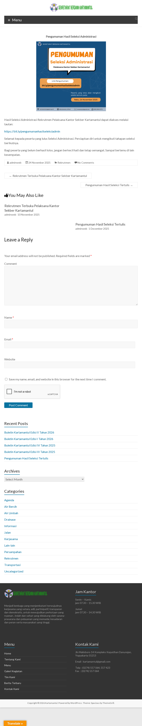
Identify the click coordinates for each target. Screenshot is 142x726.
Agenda (9, 500)
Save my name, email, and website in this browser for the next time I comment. (57, 379)
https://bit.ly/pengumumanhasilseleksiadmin (32, 131)
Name (9, 317)
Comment (10, 263)
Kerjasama (11, 539)
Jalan (7, 532)
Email (8, 339)
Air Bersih (10, 506)
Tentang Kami (12, 659)
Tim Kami (9, 677)
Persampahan (12, 552)
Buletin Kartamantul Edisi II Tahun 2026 (29, 432)
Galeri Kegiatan (13, 671)
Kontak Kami (11, 688)
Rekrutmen (64, 162)
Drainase (10, 519)
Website (9, 359)
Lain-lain (9, 545)
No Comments (85, 162)
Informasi (10, 526)
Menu (7, 665)
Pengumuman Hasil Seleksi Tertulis (109, 185)
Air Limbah (11, 513)
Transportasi (12, 565)
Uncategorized (13, 571)
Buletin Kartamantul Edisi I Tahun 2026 (28, 439)
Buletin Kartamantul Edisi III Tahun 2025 (29, 451)
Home (7, 653)
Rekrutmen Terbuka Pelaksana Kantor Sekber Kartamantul (48, 175)
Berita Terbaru (12, 683)
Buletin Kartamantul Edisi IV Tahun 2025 (29, 445)
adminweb (15, 162)
